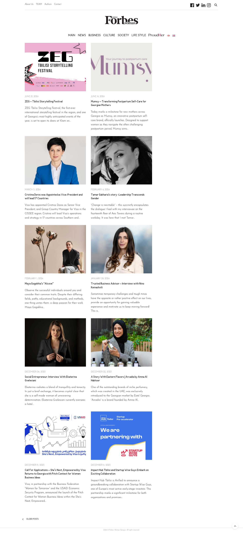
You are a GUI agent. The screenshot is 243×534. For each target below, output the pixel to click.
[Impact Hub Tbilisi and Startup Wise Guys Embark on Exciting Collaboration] (121, 435)
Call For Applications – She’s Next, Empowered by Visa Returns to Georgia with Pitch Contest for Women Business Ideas (55, 474)
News (82, 35)
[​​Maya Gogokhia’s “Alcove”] (55, 249)
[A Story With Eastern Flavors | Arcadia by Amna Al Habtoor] (121, 342)
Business (94, 35)
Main (71, 35)
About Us (29, 4)
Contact (57, 4)
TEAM (39, 4)
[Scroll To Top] (235, 526)
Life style (139, 35)
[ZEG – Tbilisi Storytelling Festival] (55, 67)
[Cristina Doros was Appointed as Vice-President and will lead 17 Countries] (55, 160)
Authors (48, 4)
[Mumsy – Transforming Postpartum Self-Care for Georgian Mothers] (121, 67)
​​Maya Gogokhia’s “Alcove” (39, 283)
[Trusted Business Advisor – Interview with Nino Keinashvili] (121, 249)
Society (123, 35)
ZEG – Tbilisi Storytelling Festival (44, 101)
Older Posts (32, 519)
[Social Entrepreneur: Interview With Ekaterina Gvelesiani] (55, 342)
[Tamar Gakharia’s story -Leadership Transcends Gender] (121, 160)
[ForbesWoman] (121, 20)
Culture (109, 35)
